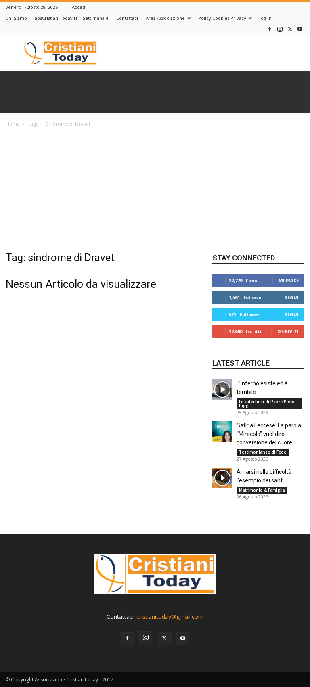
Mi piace (289, 280)
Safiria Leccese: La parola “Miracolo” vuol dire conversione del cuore (269, 434)
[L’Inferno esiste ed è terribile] (222, 389)
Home (13, 123)
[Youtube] (299, 28)
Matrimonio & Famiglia (262, 490)
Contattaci (127, 18)
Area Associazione (165, 18)
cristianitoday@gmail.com (169, 616)
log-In (266, 18)
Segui (292, 297)
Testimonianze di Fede (262, 452)
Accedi (79, 7)
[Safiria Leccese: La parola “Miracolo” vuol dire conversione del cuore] (222, 431)
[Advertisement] (155, 188)
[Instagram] (279, 28)
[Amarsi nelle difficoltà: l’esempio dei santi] (222, 478)
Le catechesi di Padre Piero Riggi (267, 403)
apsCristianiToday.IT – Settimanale (72, 18)
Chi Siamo (16, 18)
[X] (289, 28)
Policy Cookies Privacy (222, 18)
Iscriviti (288, 331)
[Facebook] (269, 28)
